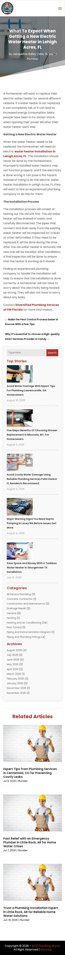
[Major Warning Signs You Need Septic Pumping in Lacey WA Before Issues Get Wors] (20, 507)
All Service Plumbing (19, 594)
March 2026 (14, 674)
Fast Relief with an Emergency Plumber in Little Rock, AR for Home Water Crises (29, 842)
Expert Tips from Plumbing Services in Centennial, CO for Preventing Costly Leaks (30, 773)
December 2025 (16, 688)
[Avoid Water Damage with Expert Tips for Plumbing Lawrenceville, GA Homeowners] (20, 374)
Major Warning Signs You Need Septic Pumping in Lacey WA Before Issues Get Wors (31, 523)
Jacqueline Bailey (24, 54)
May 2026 (12, 664)
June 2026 (13, 659)
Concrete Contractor (20, 599)
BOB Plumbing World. (46, 946)
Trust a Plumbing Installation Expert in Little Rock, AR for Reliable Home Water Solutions (30, 912)
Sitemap (46, 950)
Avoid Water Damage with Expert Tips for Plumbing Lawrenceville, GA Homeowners (31, 390)
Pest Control (14, 627)
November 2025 (16, 693)
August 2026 (14, 650)
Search (52, 352)
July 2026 (12, 655)
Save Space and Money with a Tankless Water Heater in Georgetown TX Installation (32, 567)
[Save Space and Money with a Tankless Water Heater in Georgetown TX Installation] (20, 551)
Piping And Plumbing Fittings (24, 637)
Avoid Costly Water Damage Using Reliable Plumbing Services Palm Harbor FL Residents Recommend (32, 479)
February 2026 (15, 678)
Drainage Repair (16, 608)
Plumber (32, 59)
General (11, 613)
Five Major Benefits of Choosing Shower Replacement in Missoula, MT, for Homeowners (32, 435)
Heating (11, 618)
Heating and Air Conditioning (24, 622)
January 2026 (15, 683)
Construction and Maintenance (26, 603)
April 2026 (12, 669)
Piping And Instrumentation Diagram (29, 632)
